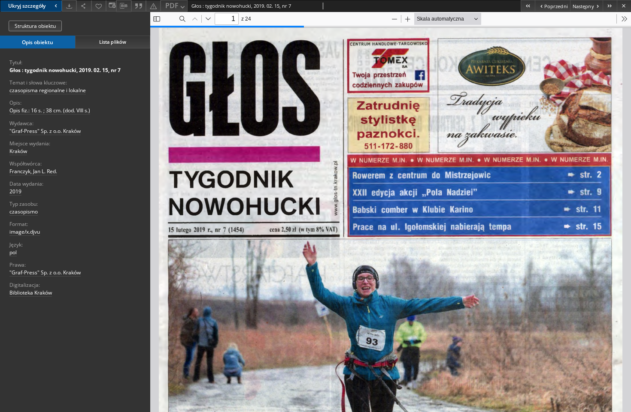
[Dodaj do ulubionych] (98, 6)
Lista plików (112, 42)
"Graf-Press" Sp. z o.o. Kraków (45, 131)
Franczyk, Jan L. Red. (33, 171)
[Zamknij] (624, 6)
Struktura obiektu (35, 26)
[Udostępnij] (83, 6)
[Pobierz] (69, 6)
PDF (172, 5)
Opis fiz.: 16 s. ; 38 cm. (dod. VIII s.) (49, 110)
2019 (15, 191)
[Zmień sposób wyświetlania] (111, 6)
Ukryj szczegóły (27, 5)
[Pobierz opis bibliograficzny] (123, 6)
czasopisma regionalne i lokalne (47, 90)
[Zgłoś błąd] (153, 6)
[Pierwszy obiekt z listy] (528, 6)
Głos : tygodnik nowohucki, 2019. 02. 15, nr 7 (65, 70)
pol (13, 252)
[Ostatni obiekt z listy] (610, 6)
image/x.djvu (24, 231)
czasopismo (23, 211)
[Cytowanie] (138, 6)
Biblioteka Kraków (30, 292)
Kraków (18, 151)
